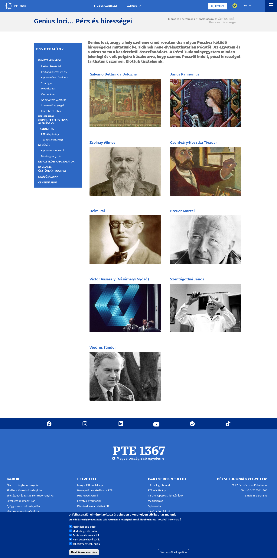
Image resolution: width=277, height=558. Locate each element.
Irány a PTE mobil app (90, 485)
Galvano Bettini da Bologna (113, 74)
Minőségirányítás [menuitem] (51, 156)
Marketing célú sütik (85, 531)
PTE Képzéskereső (87, 496)
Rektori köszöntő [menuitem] (51, 66)
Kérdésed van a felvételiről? (93, 506)
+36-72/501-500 (257, 490)
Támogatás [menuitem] (46, 129)
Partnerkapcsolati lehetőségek (165, 496)
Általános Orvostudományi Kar (24, 490)
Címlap (172, 19)
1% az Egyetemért (159, 485)
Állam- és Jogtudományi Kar (23, 485)
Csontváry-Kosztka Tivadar (193, 143)
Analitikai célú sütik (84, 527)
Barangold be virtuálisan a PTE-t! (96, 490)
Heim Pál (97, 211)
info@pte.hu (260, 496)
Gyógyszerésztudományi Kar (23, 506)
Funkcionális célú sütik (86, 535)
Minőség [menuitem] (44, 145)
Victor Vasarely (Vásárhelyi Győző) (119, 279)
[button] (134, 6)
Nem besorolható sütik (86, 540)
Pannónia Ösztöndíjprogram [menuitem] (52, 169)
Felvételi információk (89, 501)
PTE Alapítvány (157, 490)
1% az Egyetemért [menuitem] (52, 140)
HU (245, 6)
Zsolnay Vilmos (102, 143)
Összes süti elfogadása (173, 552)
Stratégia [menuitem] (46, 83)
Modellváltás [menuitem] (48, 89)
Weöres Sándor (103, 347)
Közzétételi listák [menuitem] (51, 111)
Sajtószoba (154, 506)
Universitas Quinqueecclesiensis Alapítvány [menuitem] (52, 120)
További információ (169, 520)
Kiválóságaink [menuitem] (48, 177)
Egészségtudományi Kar (21, 501)
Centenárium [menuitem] (48, 94)
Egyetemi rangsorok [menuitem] (53, 150)
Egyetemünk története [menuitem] (54, 77)
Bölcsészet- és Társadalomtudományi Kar (30, 496)
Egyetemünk (187, 19)
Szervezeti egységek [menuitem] (53, 105)
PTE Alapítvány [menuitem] (50, 134)
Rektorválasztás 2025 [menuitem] (54, 72)
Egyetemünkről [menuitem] (49, 60)
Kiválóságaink (206, 19)
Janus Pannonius (184, 74)
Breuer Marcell (183, 211)
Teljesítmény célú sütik (86, 544)
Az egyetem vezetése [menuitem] (53, 100)
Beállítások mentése (84, 552)
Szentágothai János (187, 279)
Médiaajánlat (155, 501)
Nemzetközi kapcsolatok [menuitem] (56, 162)
